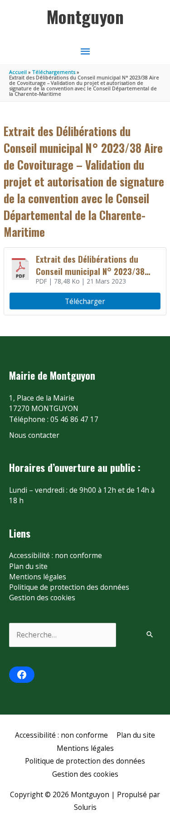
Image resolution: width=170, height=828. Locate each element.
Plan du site (28, 566)
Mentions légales (37, 577)
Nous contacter (34, 435)
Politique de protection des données (69, 587)
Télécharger (85, 301)
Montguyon (85, 16)
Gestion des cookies (42, 598)
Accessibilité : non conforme (55, 555)
